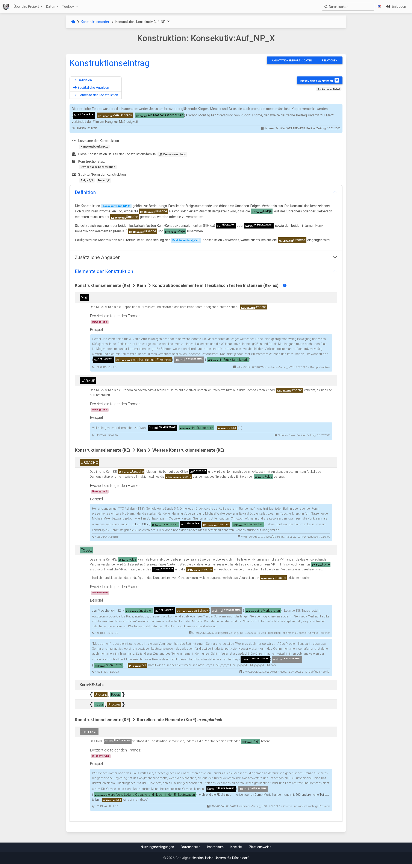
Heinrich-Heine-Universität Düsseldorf (220, 858)
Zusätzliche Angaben (93, 87)
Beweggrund (99, 321)
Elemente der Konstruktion (97, 95)
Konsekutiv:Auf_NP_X (116, 206)
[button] (380, 6)
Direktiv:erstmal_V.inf (186, 240)
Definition (84, 80)
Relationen (329, 60)
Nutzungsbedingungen (157, 847)
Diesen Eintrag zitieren (316, 81)
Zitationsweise (260, 847)
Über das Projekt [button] (27, 7)
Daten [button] (51, 7)
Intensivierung (100, 755)
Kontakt (236, 847)
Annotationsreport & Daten (292, 60)
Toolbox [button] (68, 7)
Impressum (215, 847)
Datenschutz (190, 847)
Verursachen (100, 592)
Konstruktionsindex (95, 22)
